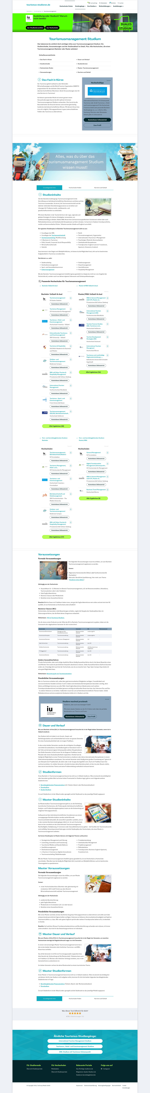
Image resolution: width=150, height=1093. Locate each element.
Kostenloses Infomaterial (97, 120)
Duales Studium (46, 790)
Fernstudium (45, 787)
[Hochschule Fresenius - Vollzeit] (97, 91)
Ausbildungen (117, 6)
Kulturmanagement (47, 269)
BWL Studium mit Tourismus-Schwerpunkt (75, 1052)
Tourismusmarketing (48, 238)
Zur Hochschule (52, 28)
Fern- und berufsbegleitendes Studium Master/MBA (91, 439)
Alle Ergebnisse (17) (56, 537)
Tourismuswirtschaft (58, 235)
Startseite (29, 11)
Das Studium (91, 6)
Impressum (79, 1085)
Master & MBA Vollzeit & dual (88, 286)
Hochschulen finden (66, 6)
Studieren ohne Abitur (76, 580)
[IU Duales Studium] (51, 710)
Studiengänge (79, 6)
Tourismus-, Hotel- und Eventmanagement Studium (75, 1046)
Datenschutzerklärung (90, 1085)
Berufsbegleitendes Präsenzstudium (53, 785)
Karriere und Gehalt (84, 72)
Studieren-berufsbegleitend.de (86, 1075)
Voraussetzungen (45, 72)
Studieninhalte (45, 64)
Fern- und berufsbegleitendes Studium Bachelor (54, 439)
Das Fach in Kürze (46, 59)
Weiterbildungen (104, 6)
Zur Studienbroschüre (35, 28)
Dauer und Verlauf (83, 59)
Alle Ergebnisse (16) (93, 372)
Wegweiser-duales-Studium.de (86, 1072)
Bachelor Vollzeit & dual (50, 286)
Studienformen (83, 64)
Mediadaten (55, 1069)
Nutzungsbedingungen (104, 1085)
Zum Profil (97, 125)
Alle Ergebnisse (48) (56, 426)
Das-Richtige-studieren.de (84, 1069)
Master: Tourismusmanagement (88, 68)
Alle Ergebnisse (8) (93, 498)
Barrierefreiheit (116, 1085)
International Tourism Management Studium (75, 1041)
